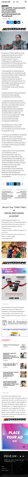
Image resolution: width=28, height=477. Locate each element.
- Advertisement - (7, 203)
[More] (22, 22)
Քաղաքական (5, 5)
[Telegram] (11, 22)
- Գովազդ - (5, 304)
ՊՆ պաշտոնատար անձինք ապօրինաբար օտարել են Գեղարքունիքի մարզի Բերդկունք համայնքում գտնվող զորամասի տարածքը (7, 195)
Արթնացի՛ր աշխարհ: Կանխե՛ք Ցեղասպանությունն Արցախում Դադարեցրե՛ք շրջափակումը (11, 356)
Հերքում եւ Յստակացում (11, 345)
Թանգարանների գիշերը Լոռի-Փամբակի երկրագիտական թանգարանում (11, 374)
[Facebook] (8, 22)
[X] (15, 22)
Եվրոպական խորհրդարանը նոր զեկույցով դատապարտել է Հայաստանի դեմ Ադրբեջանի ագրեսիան (20, 194)
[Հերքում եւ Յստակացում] (23, 347)
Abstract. (13, 461)
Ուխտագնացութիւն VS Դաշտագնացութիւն (10, 364)
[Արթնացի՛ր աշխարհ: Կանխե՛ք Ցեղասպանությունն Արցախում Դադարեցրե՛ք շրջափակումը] (23, 355)
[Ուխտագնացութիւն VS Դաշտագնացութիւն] (23, 366)
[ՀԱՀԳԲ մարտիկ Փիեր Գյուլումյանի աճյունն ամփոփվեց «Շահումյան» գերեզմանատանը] (23, 384)
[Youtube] (23, 456)
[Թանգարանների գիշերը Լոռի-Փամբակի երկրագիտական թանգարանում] (23, 374)
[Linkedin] (18, 22)
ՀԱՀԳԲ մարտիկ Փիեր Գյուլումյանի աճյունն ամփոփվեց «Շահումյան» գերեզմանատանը (11, 383)
